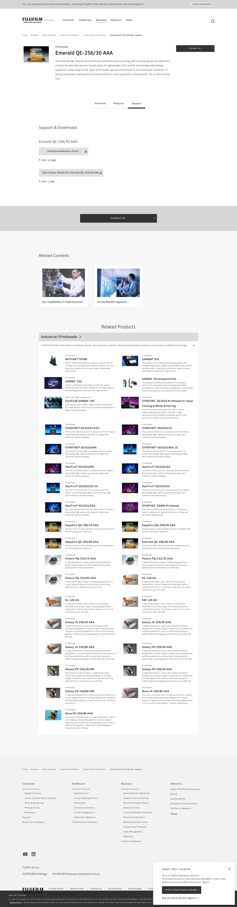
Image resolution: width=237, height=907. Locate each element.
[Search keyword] (212, 21)
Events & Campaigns (33, 822)
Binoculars (30, 813)
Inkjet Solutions (49, 35)
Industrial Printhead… (70, 35)
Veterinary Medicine (84, 817)
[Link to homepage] (32, 20)
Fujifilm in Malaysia (181, 809)
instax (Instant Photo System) (41, 798)
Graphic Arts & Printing (135, 798)
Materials (128, 837)
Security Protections (134, 817)
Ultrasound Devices (84, 808)
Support (26, 817)
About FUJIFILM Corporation (186, 789)
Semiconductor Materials (136, 793)
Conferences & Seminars (85, 822)
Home (25, 35)
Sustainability (178, 799)
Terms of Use (77, 889)
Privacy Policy (56, 889)
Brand (174, 794)
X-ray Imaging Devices (86, 798)
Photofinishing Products (136, 803)
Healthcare (78, 784)
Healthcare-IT (81, 793)
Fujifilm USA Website (201, 4)
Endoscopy (79, 803)
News (174, 814)
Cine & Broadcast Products (137, 813)
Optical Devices (131, 808)
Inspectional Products (134, 827)
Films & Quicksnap (34, 803)
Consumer (28, 784)
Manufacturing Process (135, 822)
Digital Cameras (33, 793)
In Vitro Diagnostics (84, 813)
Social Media (115, 889)
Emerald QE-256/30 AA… (95, 35)
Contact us (96, 889)
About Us (176, 784)
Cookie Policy (16, 902)
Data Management (133, 832)
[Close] (229, 868)
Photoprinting (32, 808)
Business (35, 35)
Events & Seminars (131, 841)
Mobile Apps (135, 889)
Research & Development (184, 804)
